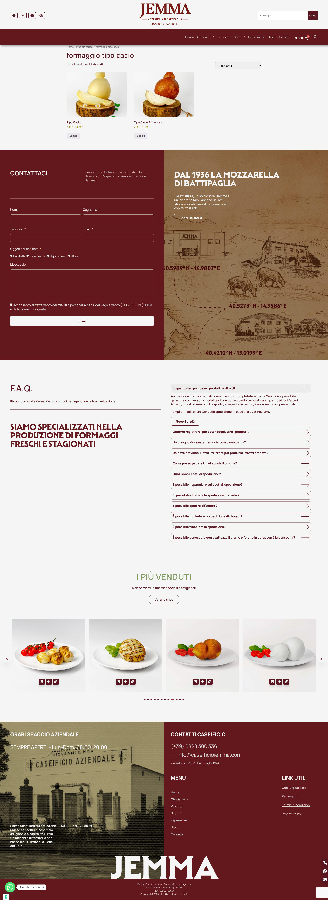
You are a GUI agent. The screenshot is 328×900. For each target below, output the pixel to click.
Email (87, 229)
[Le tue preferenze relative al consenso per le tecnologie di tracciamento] (6, 897)
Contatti (284, 37)
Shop (237, 37)
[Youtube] (32, 15)
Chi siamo (204, 37)
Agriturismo (58, 256)
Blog (271, 37)
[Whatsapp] (10, 887)
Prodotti (224, 37)
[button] (315, 37)
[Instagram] (23, 15)
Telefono (17, 229)
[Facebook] (14, 15)
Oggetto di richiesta (24, 249)
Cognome (90, 210)
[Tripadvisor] (41, 15)
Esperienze (256, 37)
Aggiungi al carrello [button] (42, 682)
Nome (14, 210)
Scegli (73, 135)
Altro (74, 256)
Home (189, 37)
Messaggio (18, 264)
